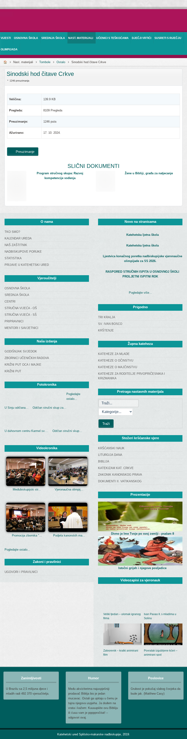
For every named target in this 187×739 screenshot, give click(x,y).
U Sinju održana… (17, 407)
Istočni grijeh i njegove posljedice (142, 568)
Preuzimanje (24, 152)
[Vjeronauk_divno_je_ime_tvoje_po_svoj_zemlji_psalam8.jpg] (140, 516)
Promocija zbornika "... (27, 535)
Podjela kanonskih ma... (69, 535)
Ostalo (61, 62)
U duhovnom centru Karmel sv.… (26, 431)
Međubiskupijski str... (27, 489)
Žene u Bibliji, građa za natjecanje (149, 173)
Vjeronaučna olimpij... (69, 489)
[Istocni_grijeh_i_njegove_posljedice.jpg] (140, 551)
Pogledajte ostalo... (17, 549)
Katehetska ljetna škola (142, 234)
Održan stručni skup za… (49, 407)
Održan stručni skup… (67, 431)
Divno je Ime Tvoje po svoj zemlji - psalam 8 (142, 533)
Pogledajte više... (140, 292)
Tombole (44, 62)
